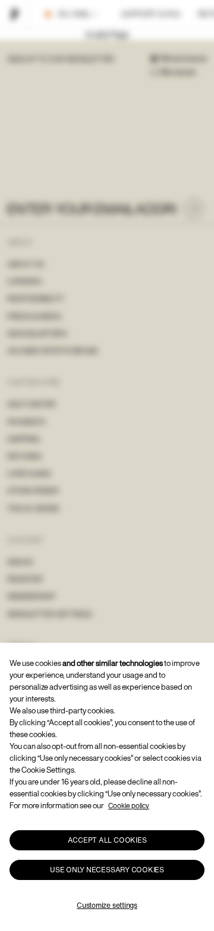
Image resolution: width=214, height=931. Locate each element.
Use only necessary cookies (107, 870)
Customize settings (107, 905)
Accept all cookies (107, 840)
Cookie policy (128, 806)
